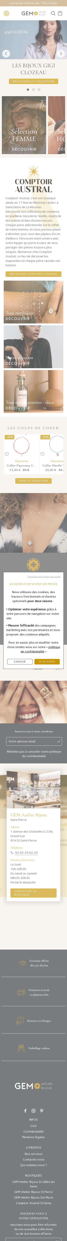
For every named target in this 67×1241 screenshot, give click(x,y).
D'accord (47, 661)
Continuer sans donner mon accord (44, 576)
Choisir (20, 661)
